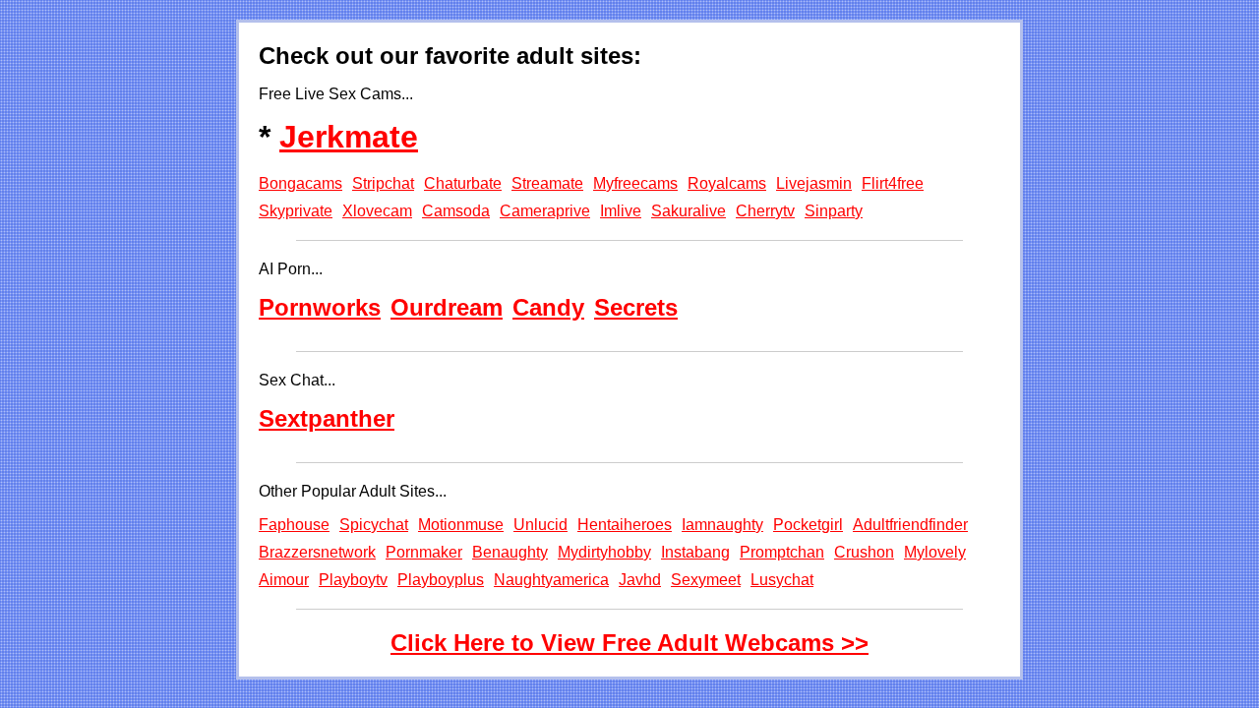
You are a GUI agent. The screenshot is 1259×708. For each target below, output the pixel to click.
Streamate (547, 183)
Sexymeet (706, 579)
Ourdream (446, 307)
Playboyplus (440, 579)
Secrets (636, 307)
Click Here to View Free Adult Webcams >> (629, 642)
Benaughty (510, 552)
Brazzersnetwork (317, 552)
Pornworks (320, 307)
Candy (548, 307)
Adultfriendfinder (910, 524)
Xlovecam (377, 211)
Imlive (620, 211)
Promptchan (782, 552)
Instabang (695, 552)
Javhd (640, 579)
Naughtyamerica (551, 579)
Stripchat (383, 183)
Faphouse (294, 524)
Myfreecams (635, 183)
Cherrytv (765, 211)
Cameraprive (545, 211)
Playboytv (353, 579)
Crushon (864, 552)
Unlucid (540, 524)
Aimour (284, 579)
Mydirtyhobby (604, 552)
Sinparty (834, 211)
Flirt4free (893, 183)
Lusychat (781, 579)
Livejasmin (814, 183)
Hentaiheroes (624, 524)
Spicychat (373, 524)
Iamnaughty (722, 524)
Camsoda (456, 211)
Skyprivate (295, 211)
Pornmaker (424, 552)
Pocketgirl (808, 524)
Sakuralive (688, 211)
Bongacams (300, 183)
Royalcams (727, 183)
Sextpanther (326, 418)
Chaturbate (463, 183)
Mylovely (935, 552)
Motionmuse (461, 524)
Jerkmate (348, 136)
